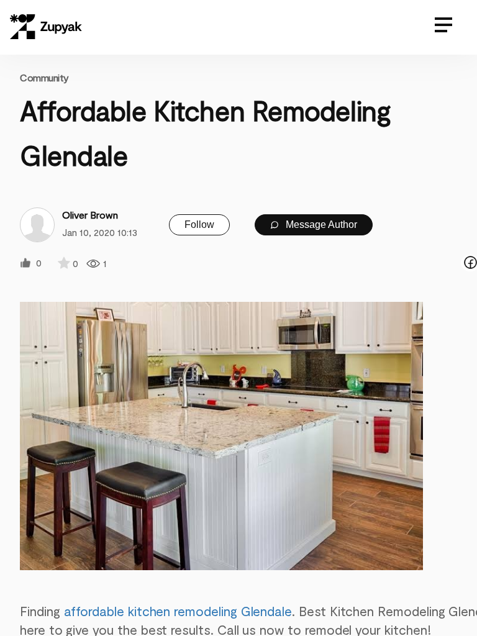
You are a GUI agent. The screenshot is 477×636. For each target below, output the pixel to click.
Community (44, 77)
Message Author (320, 224)
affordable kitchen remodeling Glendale (178, 611)
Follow (199, 224)
